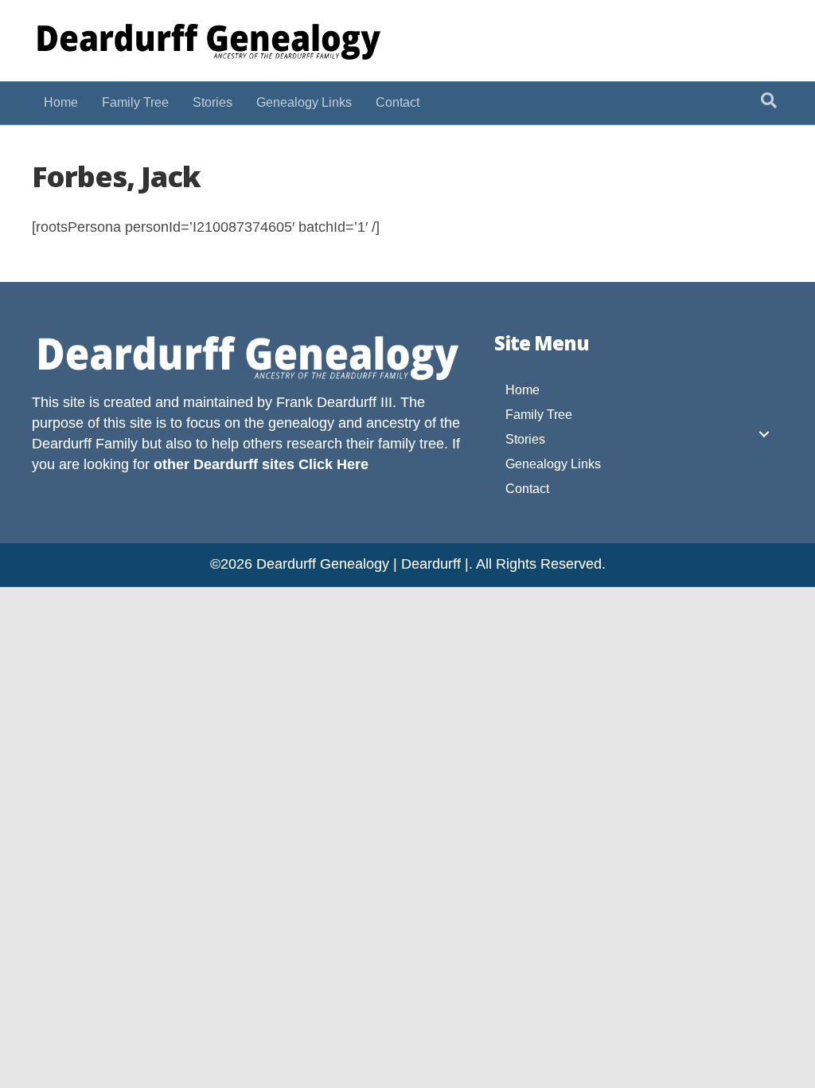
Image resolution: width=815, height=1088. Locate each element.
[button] (764, 434)
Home (61, 102)
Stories (212, 102)
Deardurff (62, 444)
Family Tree (135, 102)
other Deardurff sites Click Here (261, 464)
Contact (397, 102)
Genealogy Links (304, 102)
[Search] (769, 100)
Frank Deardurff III (334, 402)
